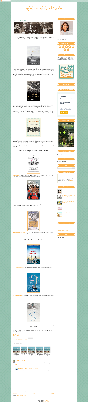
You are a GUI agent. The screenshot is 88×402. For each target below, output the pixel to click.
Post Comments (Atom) (21, 395)
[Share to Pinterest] (32, 338)
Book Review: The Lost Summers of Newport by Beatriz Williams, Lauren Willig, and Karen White (68, 214)
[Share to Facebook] (31, 338)
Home (26, 14)
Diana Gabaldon (71, 180)
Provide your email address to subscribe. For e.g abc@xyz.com (65, 109)
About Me (33, 14)
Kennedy (27, 339)
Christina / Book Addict (22, 368)
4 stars (16, 339)
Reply (16, 364)
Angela (16, 360)
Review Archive (41, 14)
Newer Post (15, 393)
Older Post (52, 393)
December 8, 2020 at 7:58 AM (34, 368)
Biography (19, 339)
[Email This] (28, 338)
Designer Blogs (46, 401)
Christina (70, 227)
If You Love (23, 339)
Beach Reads (59, 14)
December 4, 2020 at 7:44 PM (23, 360)
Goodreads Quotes (72, 182)
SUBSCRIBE (64, 112)
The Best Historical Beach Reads (67, 207)
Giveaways (51, 14)
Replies (18, 366)
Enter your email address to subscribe (65, 103)
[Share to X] (30, 338)
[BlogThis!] (29, 338)
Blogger (47, 400)
